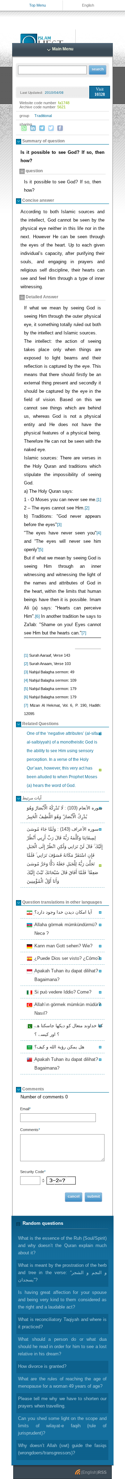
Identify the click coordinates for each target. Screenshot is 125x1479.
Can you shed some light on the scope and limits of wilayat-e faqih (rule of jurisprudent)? (62, 1426)
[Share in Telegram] (42, 128)
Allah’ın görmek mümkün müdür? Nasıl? (66, 1009)
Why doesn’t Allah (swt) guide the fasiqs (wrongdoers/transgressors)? (62, 1449)
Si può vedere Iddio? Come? (61, 992)
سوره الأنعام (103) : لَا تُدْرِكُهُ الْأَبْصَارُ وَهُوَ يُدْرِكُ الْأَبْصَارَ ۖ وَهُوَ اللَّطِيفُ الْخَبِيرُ (64, 812)
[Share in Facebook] (60, 128)
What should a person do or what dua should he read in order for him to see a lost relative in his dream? (62, 1346)
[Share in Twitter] (51, 128)
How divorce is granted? (42, 1366)
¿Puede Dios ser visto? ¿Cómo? (66, 959)
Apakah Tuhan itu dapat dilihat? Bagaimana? (65, 975)
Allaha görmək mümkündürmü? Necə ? (64, 929)
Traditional (43, 116)
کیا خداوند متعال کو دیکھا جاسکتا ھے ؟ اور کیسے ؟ (67, 1030)
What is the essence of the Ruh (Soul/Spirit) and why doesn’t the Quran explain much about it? (62, 1245)
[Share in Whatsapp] (24, 128)
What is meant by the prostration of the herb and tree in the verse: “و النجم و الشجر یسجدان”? (62, 1272)
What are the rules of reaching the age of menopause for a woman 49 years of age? (62, 1382)
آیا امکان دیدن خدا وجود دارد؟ (62, 912)
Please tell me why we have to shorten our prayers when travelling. (62, 1402)
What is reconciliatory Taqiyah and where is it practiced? (62, 1323)
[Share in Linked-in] (33, 128)
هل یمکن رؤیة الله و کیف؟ (58, 1047)
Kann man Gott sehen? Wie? (62, 946)
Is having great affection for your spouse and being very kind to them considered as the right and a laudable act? (62, 1300)
